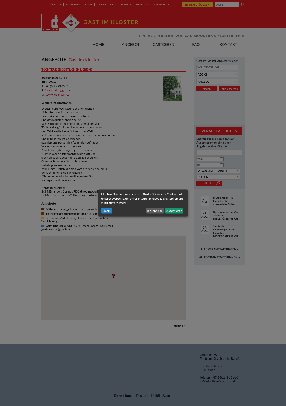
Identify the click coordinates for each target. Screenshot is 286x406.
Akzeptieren (174, 210)
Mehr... (106, 210)
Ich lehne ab (155, 210)
